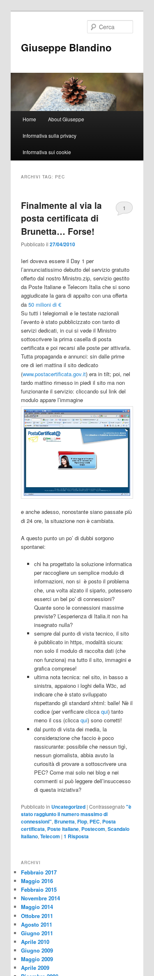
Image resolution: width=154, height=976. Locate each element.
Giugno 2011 (37, 933)
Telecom (50, 836)
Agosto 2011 (36, 924)
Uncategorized (68, 806)
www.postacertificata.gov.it (54, 374)
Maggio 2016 (37, 881)
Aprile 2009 (35, 967)
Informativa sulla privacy (49, 135)
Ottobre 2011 (37, 916)
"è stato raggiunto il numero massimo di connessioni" (76, 814)
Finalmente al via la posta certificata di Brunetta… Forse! (61, 218)
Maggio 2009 (37, 959)
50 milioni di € (44, 304)
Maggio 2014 (37, 907)
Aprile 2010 (35, 942)
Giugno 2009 (37, 950)
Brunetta (64, 821)
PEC (95, 821)
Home (29, 119)
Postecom (93, 829)
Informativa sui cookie (47, 151)
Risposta (76, 836)
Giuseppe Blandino (66, 47)
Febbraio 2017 (39, 872)
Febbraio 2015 (39, 889)
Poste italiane (63, 829)
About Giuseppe (66, 119)
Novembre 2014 (40, 898)
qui (104, 711)
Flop (82, 821)
